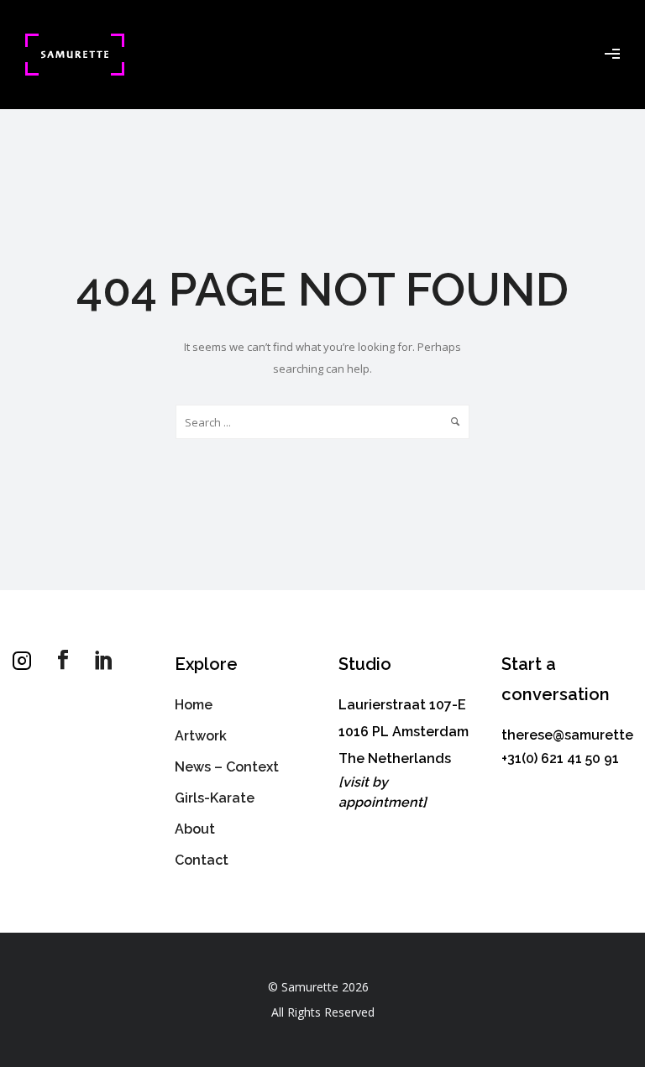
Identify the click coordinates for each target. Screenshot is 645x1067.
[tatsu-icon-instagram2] (26, 661)
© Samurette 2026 (318, 987)
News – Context (227, 767)
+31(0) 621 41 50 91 (560, 758)
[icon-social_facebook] (67, 660)
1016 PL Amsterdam (403, 732)
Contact (201, 860)
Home (193, 705)
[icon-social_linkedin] (104, 660)
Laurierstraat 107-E (402, 705)
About (195, 829)
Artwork (201, 736)
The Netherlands (394, 758)
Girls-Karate (214, 798)
